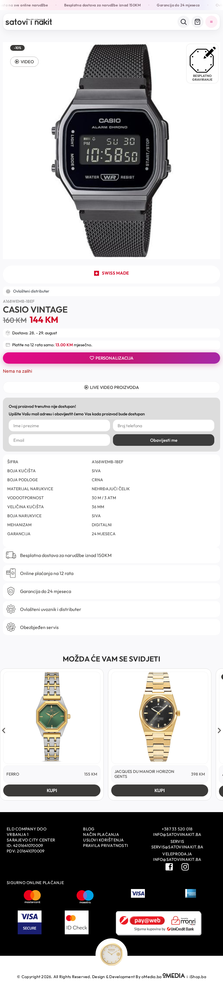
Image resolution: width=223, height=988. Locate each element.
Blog (88, 829)
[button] (24, 62)
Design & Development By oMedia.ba (127, 976)
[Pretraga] (183, 22)
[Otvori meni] (211, 22)
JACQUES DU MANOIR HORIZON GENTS (144, 774)
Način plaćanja (101, 834)
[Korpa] (197, 22)
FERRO (12, 774)
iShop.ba (198, 976)
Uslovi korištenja (103, 840)
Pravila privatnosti (105, 845)
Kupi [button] (52, 790)
